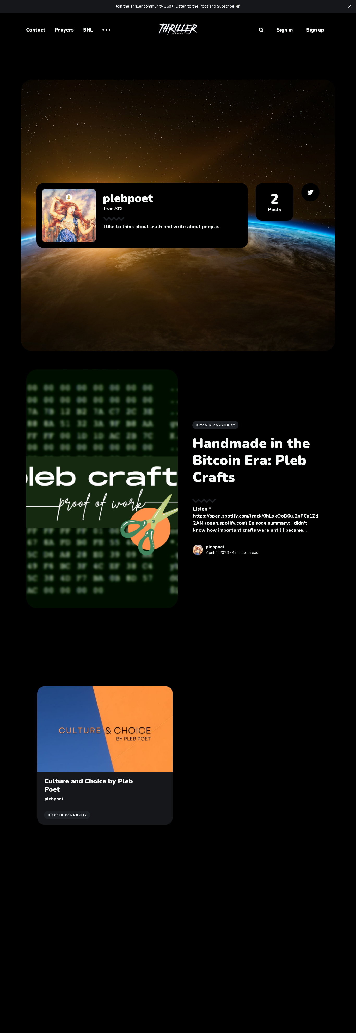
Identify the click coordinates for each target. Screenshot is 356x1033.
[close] (350, 6)
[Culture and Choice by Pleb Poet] (105, 755)
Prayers (64, 30)
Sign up (315, 30)
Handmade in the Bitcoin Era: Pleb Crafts (251, 460)
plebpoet (215, 547)
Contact (35, 30)
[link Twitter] (310, 192)
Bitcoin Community (215, 425)
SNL (88, 30)
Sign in (285, 30)
